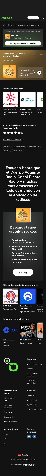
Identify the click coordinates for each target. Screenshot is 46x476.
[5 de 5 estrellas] (19, 133)
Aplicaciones (32, 400)
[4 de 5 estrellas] (15, 133)
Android (7, 443)
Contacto (30, 396)
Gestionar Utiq (9, 417)
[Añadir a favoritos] (35, 54)
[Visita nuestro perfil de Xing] (34, 436)
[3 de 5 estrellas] (12, 133)
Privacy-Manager (10, 421)
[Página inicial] (4, 25)
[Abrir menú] (42, 17)
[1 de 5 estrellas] (5, 133)
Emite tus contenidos (31, 382)
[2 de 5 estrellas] (8, 133)
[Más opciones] (41, 54)
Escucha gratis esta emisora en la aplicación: (23, 31)
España (24, 455)
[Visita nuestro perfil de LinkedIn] (29, 436)
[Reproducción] (39, 73)
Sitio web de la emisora (12, 140)
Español (7, 146)
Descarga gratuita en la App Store (23, 43)
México (6, 151)
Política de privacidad (8, 406)
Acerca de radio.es (34, 364)
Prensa (30, 369)
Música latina (8, 60)
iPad (6, 439)
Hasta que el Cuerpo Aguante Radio (27, 74)
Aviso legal (8, 412)
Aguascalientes (19, 146)
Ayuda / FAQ (32, 405)
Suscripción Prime (34, 409)
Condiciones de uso (10, 399)
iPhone (6, 434)
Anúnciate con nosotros (32, 375)
